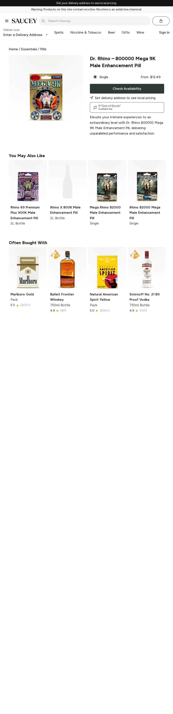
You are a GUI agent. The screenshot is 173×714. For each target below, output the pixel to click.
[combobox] (97, 20)
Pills (43, 49)
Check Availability (127, 89)
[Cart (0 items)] (161, 20)
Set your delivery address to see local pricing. (86, 3)
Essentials (29, 49)
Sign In (164, 32)
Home (13, 49)
